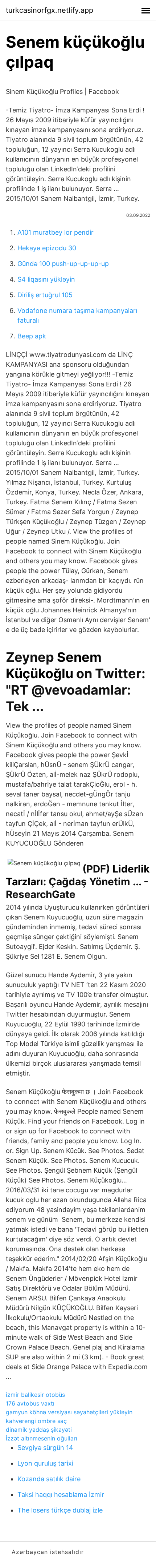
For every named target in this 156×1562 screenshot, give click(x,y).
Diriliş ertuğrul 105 (45, 295)
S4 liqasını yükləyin (46, 279)
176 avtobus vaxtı (30, 1403)
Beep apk (31, 336)
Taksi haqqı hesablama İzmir (60, 1494)
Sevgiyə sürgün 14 (45, 1447)
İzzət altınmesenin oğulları (41, 1438)
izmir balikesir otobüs (35, 1394)
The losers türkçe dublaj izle (60, 1510)
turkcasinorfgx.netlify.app (49, 10)
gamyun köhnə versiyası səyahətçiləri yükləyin (69, 1412)
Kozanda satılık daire (49, 1479)
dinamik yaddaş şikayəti (39, 1429)
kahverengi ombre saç (36, 1420)
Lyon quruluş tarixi (45, 1463)
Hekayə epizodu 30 (46, 248)
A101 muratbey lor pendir (55, 232)
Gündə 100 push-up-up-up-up (63, 263)
